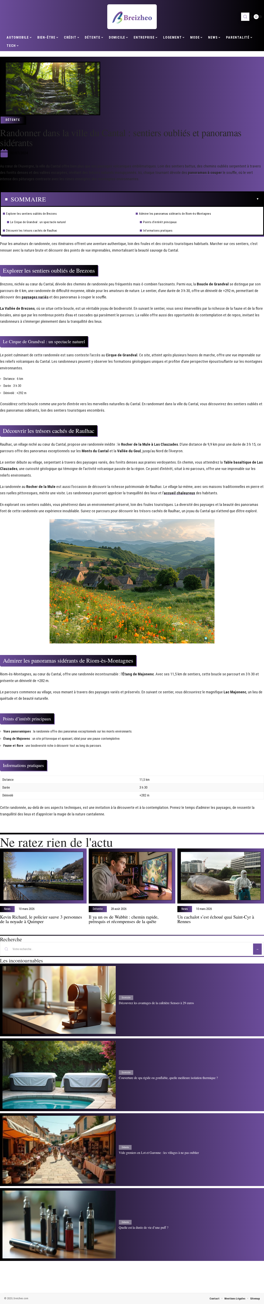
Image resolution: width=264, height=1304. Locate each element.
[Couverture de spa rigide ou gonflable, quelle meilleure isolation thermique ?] (59, 1075)
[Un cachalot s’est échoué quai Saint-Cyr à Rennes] (220, 876)
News (7, 909)
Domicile (126, 997)
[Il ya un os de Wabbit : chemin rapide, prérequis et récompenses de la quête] (132, 876)
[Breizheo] (132, 16)
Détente (13, 119)
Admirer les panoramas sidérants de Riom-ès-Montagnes (175, 213)
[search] (245, 17)
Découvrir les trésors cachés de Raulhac (31, 230)
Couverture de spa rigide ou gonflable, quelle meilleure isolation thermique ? (168, 1077)
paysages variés (35, 297)
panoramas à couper (205, 172)
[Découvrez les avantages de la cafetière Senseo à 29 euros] (59, 1000)
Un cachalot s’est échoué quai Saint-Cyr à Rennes (215, 919)
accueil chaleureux (179, 493)
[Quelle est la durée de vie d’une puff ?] (59, 1224)
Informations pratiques (157, 230)
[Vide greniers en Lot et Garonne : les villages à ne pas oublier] (59, 1150)
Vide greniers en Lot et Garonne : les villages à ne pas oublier (159, 1152)
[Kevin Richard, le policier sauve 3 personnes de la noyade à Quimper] (43, 876)
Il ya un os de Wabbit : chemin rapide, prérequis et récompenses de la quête (124, 919)
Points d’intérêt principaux (160, 222)
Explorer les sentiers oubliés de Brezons (31, 213)
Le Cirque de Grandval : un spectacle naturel (38, 222)
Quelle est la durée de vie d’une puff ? (143, 1227)
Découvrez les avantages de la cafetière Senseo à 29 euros (156, 1003)
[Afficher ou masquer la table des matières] (152, 199)
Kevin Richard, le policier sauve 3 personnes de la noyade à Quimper (41, 919)
